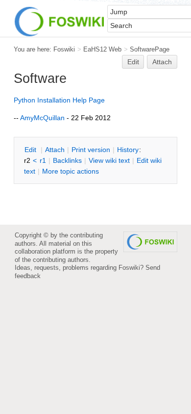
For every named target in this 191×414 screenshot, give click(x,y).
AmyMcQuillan (42, 118)
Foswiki (64, 49)
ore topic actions (70, 171)
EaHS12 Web (102, 49)
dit (31, 150)
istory (128, 150)
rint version (91, 150)
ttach (55, 150)
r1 (43, 160)
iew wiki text (109, 160)
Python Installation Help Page (59, 100)
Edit (133, 62)
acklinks (67, 160)
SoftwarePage (149, 49)
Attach (162, 62)
